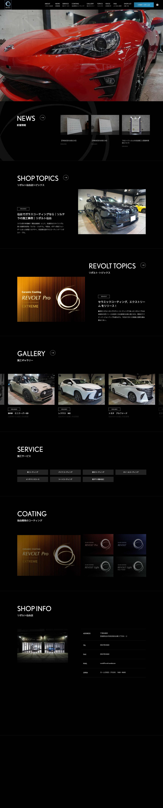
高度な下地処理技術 (83, 757)
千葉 (139, 766)
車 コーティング (32, 472)
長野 (130, 775)
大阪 (139, 781)
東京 (130, 769)
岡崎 (139, 778)
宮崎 (130, 793)
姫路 (130, 784)
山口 (130, 787)
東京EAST (140, 769)
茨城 (139, 763)
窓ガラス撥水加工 (98, 479)
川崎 (130, 772)
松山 (120, 790)
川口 (130, 766)
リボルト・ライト (82, 771)
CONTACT (103, 781)
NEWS (101, 774)
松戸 (120, 769)
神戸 (120, 784)
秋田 (139, 757)
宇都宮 (130, 763)
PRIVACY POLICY (106, 788)
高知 (139, 787)
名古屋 (121, 781)
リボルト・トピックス (83, 791)
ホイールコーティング (130, 472)
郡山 (130, 760)
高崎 (120, 763)
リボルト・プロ (82, 764)
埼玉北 (121, 766)
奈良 (130, 781)
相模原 (140, 772)
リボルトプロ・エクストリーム (86, 761)
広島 (120, 787)
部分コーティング (98, 472)
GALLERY (102, 753)
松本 (139, 775)
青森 (130, 757)
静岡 (120, 778)
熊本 (120, 793)
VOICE (101, 760)
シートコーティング (65, 479)
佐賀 (130, 790)
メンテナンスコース (32, 479)
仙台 (120, 760)
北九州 (140, 790)
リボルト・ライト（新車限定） (86, 775)
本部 (120, 757)
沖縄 (139, 793)
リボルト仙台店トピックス (84, 788)
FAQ (100, 767)
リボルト (80, 768)
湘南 (120, 775)
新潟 (139, 760)
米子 (139, 784)
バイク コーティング (65, 472)
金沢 (130, 778)
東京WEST (121, 772)
